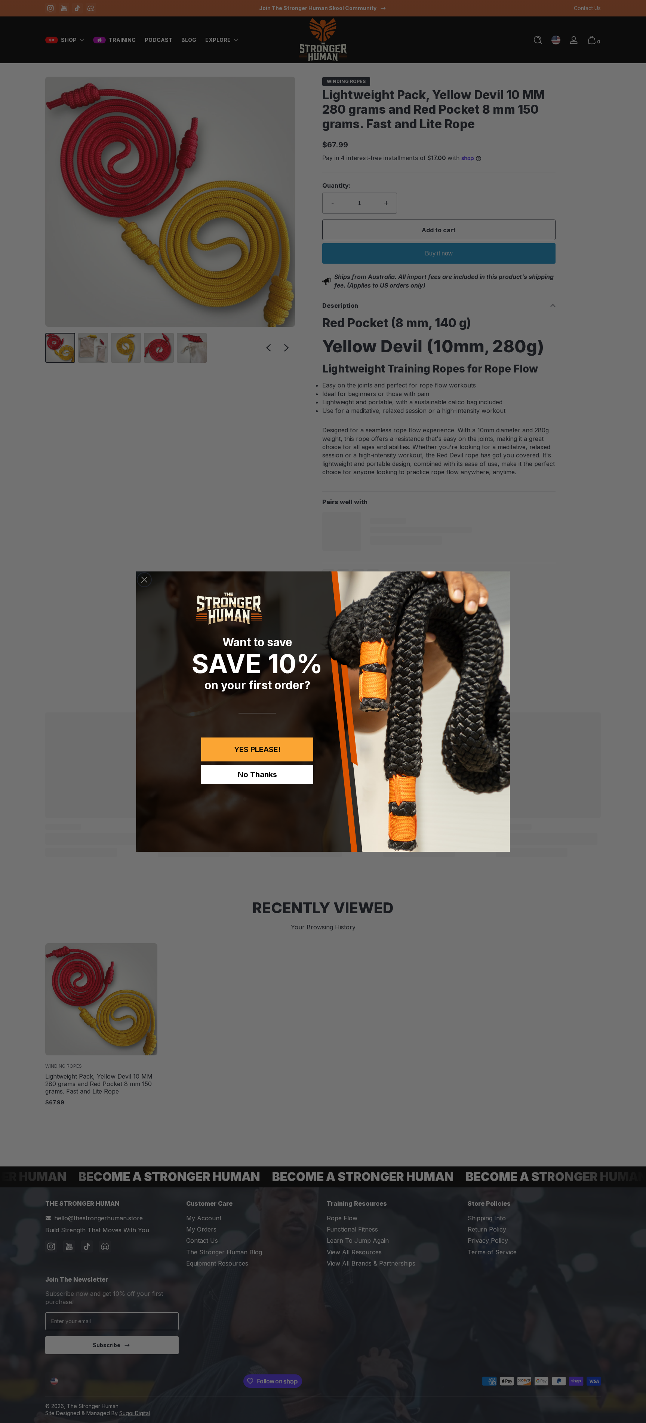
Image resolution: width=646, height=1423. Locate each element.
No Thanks (257, 774)
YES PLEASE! (257, 749)
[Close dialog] (144, 579)
